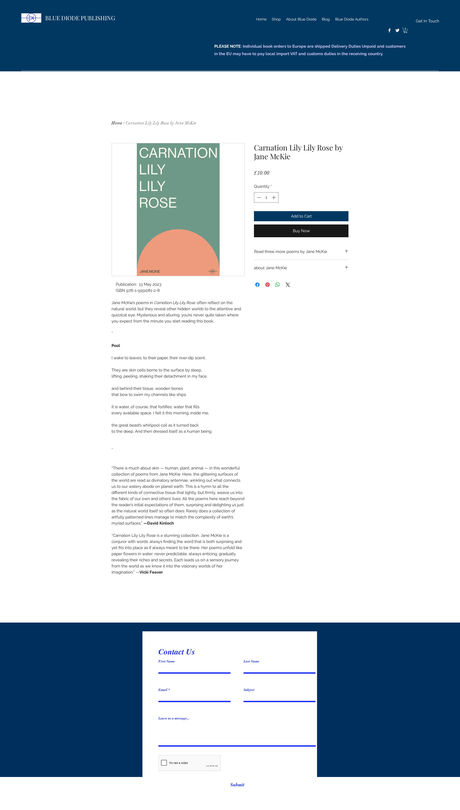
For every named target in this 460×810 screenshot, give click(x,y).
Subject (249, 690)
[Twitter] (397, 30)
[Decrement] (258, 197)
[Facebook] (389, 30)
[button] (405, 30)
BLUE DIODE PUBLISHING (80, 18)
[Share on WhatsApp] (277, 284)
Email (162, 690)
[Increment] (274, 197)
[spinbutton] (266, 197)
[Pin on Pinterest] (267, 284)
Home (117, 123)
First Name (166, 661)
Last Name (251, 661)
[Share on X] (288, 284)
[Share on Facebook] (257, 284)
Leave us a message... (173, 718)
